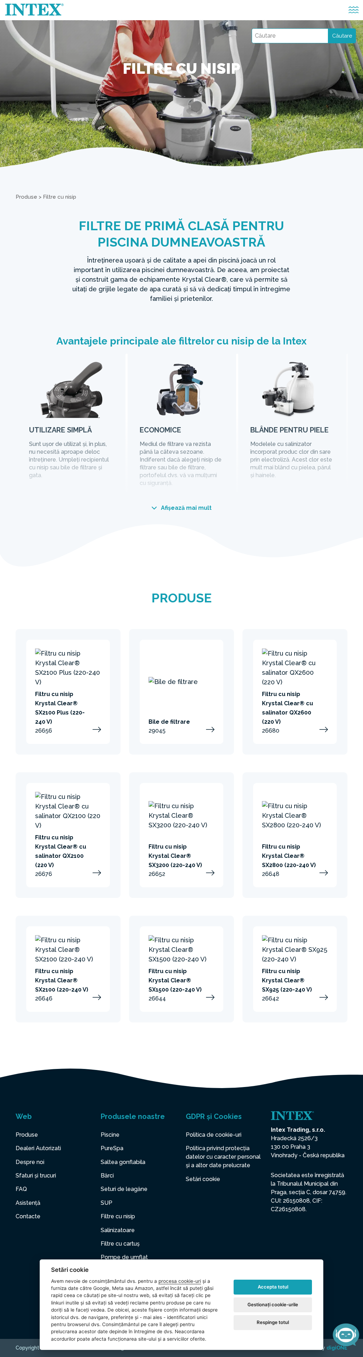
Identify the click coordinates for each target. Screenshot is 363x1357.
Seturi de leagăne (124, 1189)
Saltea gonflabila (123, 1162)
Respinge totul (273, 1322)
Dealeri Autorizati (38, 1148)
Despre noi (30, 1162)
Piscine (110, 1134)
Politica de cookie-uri (213, 1134)
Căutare (342, 36)
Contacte (28, 1216)
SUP (106, 1202)
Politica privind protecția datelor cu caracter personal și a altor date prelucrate (223, 1157)
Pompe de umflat (124, 1257)
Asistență (28, 1202)
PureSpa (112, 1148)
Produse (26, 197)
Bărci (107, 1175)
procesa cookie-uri (179, 1281)
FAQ (21, 1189)
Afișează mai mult (186, 507)
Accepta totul (273, 1287)
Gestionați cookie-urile (272, 1304)
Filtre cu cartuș (120, 1243)
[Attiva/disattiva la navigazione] (353, 10)
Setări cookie (203, 1179)
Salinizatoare (118, 1230)
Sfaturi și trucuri (36, 1175)
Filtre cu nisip (118, 1216)
